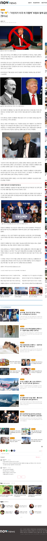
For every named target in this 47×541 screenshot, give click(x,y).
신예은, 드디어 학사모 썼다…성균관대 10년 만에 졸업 (9, 507)
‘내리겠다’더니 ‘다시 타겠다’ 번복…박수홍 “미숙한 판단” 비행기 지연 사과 (20, 496)
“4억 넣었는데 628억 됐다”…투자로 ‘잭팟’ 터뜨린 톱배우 (23, 513)
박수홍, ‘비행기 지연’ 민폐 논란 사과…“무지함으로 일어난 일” (38, 507)
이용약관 (28, 529)
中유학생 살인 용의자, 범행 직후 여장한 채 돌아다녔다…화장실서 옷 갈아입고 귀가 (34, 496)
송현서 (2, 21)
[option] (20, 491)
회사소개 (24, 529)
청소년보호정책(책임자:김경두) (41, 529)
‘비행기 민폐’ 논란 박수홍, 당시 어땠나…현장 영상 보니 (24, 507)
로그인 (21, 529)
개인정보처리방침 (33, 529)
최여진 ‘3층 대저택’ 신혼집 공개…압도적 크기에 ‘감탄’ (38, 513)
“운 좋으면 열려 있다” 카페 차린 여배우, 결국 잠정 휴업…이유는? (9, 513)
